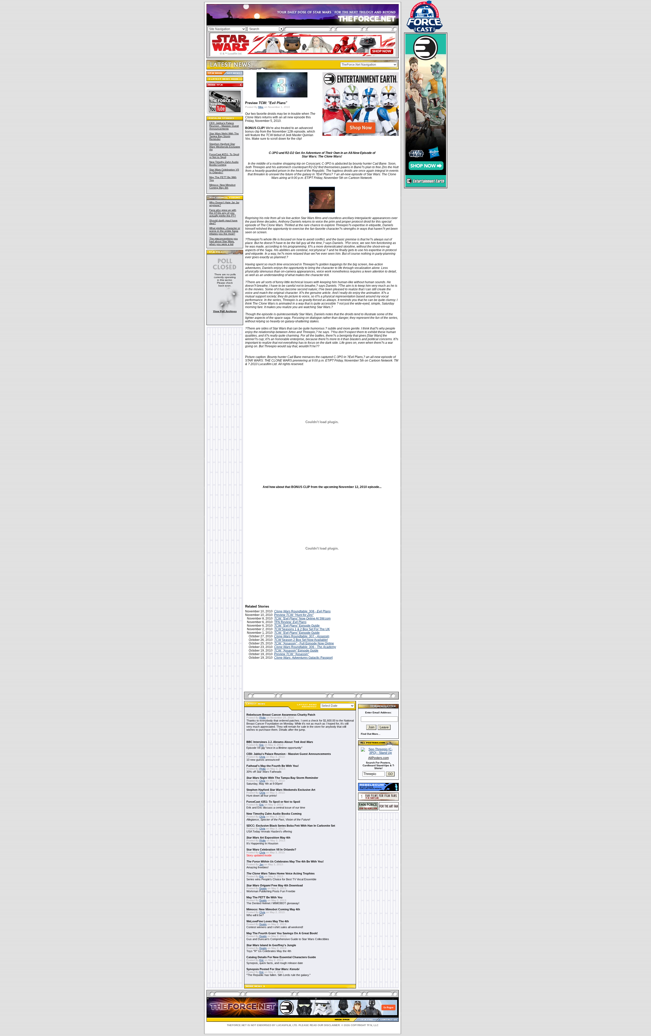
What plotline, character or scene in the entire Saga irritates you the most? (224, 231)
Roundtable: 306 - (305, 647)
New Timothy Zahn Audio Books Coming (224, 163)
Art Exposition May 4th (268, 837)
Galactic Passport (303, 657)
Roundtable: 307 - (301, 636)
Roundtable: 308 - (302, 611)
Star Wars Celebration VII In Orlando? (271, 849)
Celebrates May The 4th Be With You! (285, 861)
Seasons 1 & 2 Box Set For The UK (302, 629)
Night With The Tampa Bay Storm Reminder (224, 136)
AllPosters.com (378, 758)
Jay (261, 864)
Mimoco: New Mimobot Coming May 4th (222, 186)
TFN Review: (290, 622)
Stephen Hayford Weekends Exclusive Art (224, 146)
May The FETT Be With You (264, 897)
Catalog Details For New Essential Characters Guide (281, 957)
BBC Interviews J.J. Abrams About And (279, 741)
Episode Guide (297, 625)
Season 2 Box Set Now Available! (301, 640)
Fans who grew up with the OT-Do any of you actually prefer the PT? (222, 213)
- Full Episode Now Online (304, 643)
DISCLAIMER (332, 1025)
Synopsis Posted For (272, 969)
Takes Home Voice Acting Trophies (280, 873)
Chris (262, 756)
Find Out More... (370, 733)
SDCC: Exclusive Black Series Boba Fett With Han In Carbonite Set (290, 825)
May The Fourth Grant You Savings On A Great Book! (282, 933)
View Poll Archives (225, 311)
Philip (262, 717)
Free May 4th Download (274, 885)
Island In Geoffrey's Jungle (271, 945)
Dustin (263, 888)
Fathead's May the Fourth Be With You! (272, 765)
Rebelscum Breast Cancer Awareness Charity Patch (280, 714)
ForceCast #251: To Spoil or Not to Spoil (224, 156)
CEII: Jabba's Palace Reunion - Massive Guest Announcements (224, 126)
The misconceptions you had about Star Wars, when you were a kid (223, 241)
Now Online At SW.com (302, 618)
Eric (261, 744)
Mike (260, 107)
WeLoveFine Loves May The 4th (267, 921)
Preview (294, 615)
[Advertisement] (321, 681)
